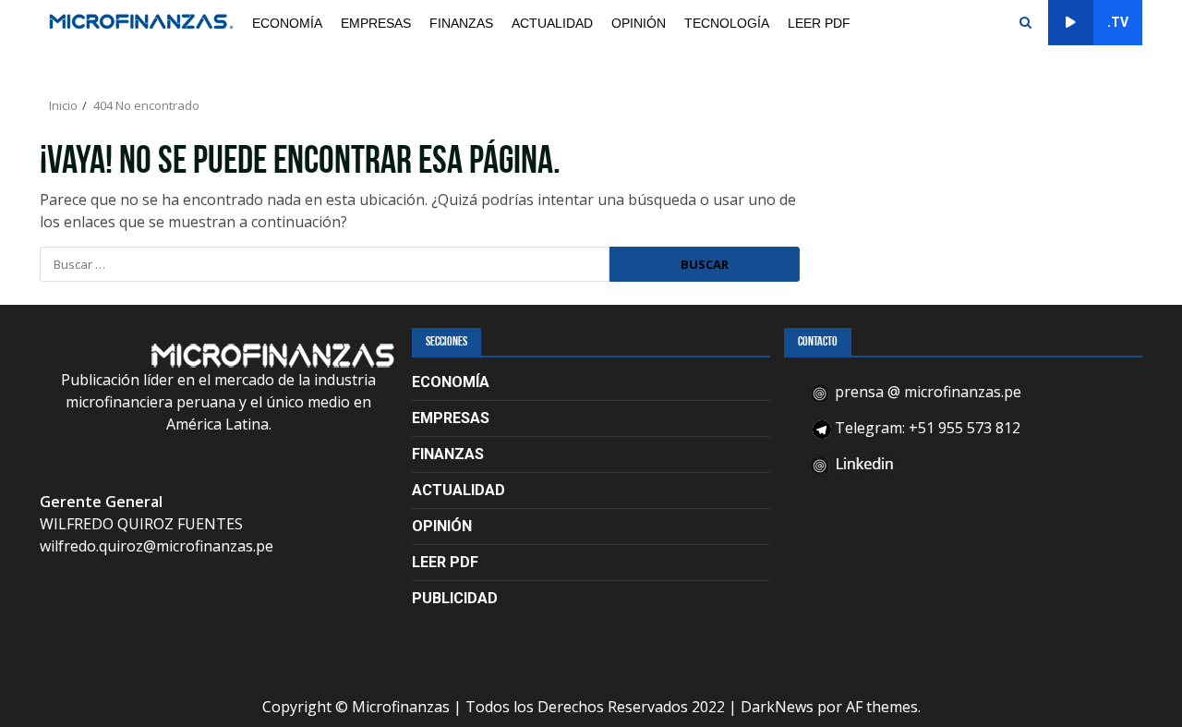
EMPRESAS (376, 23)
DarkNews (777, 707)
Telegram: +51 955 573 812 (925, 428)
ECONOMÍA (287, 23)
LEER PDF (819, 23)
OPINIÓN (638, 23)
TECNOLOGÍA (726, 23)
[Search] (1025, 23)
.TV (1117, 22)
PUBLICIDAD (455, 598)
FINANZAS (461, 23)
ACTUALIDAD (552, 23)
